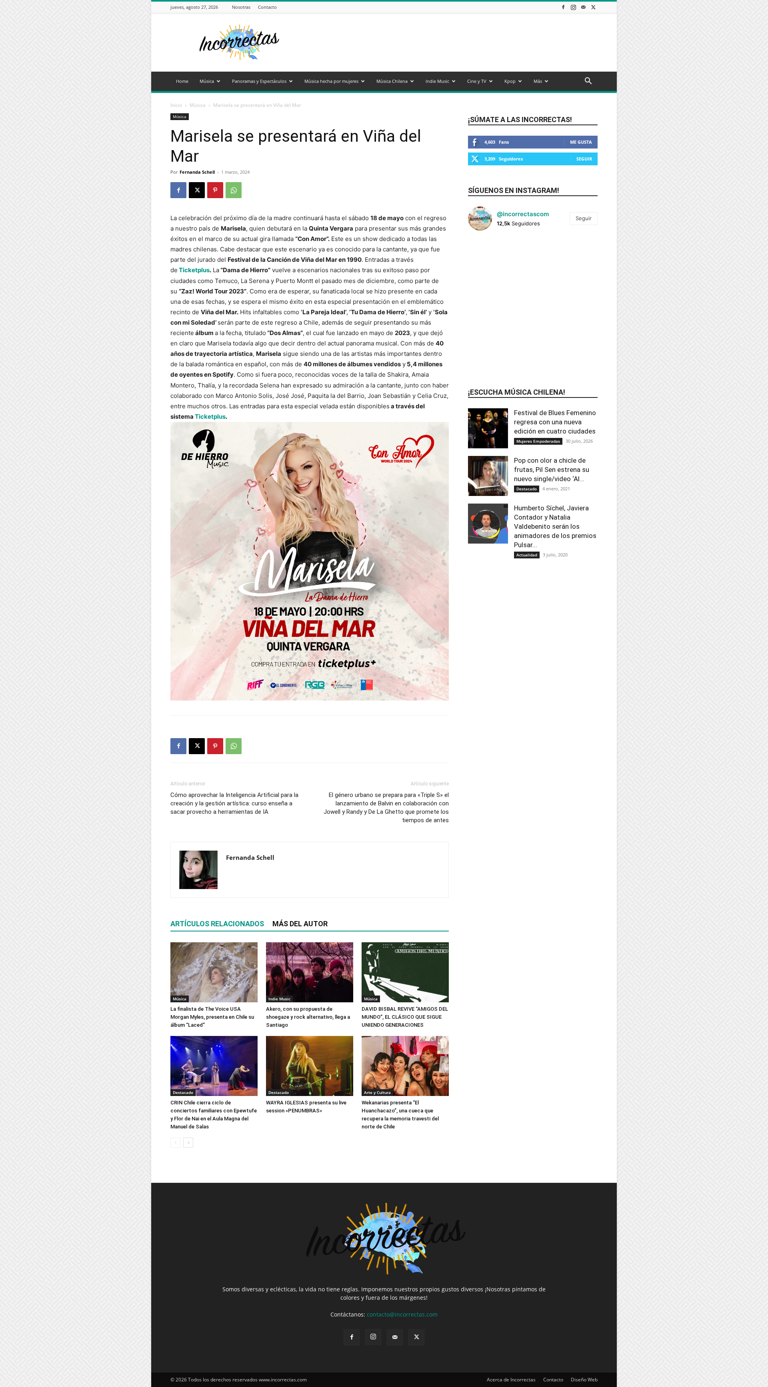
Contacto (267, 7)
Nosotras (241, 7)
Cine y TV (476, 81)
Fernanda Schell (197, 172)
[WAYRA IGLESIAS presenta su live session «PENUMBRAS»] (309, 1066)
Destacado (183, 1092)
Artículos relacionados (217, 923)
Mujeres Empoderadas (538, 441)
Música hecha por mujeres (331, 81)
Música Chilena (392, 81)
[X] (593, 7)
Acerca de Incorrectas (511, 1379)
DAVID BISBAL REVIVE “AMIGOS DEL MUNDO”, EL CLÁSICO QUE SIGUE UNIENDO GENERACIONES (405, 1017)
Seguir (584, 159)
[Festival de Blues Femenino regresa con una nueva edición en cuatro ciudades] (488, 428)
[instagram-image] (489, 258)
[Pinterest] (215, 190)
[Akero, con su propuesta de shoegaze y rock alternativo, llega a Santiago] (309, 972)
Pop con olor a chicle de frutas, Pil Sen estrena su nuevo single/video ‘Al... (551, 469)
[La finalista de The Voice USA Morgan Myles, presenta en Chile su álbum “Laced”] (214, 972)
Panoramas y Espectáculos (259, 81)
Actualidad (526, 555)
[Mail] (583, 7)
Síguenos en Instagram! (513, 190)
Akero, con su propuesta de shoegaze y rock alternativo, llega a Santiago (308, 1017)
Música (207, 81)
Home (182, 81)
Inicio (176, 105)
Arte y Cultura (377, 1092)
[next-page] (188, 1143)
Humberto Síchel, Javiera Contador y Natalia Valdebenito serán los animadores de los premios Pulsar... (555, 526)
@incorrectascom (523, 214)
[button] (588, 82)
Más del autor (300, 923)
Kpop (510, 81)
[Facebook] (563, 7)
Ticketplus (194, 270)
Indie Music (437, 81)
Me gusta (581, 142)
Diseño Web (584, 1379)
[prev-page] (175, 1143)
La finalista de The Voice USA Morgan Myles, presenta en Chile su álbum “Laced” (212, 1017)
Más (538, 81)
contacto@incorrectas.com (402, 1314)
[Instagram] (573, 7)
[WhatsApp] (234, 190)
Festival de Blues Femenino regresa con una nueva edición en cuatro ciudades (555, 422)
